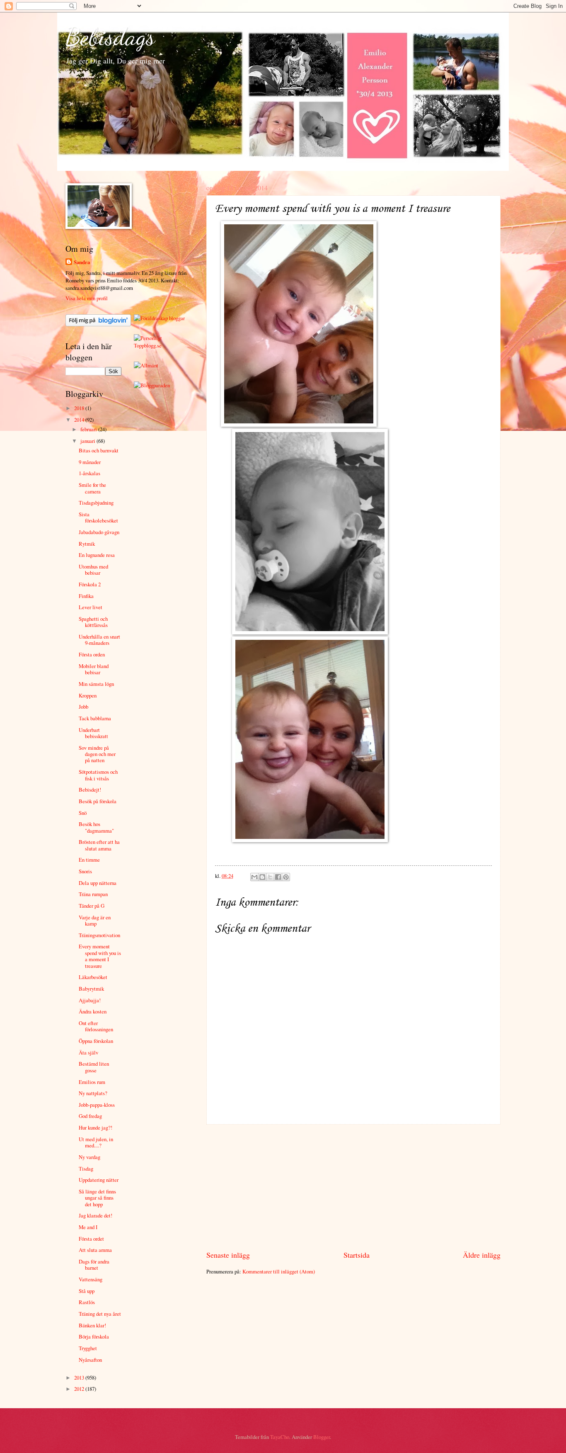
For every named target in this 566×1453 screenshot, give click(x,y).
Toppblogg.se (148, 345)
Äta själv (88, 1052)
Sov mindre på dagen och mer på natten (97, 754)
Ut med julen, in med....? (96, 1142)
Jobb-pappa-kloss (97, 1104)
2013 (79, 1377)
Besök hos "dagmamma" (96, 827)
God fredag (90, 1116)
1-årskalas (89, 473)
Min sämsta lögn (96, 684)
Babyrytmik (91, 988)
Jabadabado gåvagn (99, 532)
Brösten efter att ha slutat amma (99, 845)
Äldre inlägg (482, 1255)
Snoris (85, 871)
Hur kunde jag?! (95, 1127)
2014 (79, 419)
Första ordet (91, 1238)
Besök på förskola (97, 801)
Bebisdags (110, 36)
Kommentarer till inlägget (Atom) (278, 1271)
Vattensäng (90, 1279)
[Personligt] (148, 338)
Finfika (86, 596)
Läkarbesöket (93, 977)
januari (88, 441)
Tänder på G (91, 905)
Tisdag (86, 1168)
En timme (89, 859)
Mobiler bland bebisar (94, 669)
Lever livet (90, 607)
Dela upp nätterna (97, 883)
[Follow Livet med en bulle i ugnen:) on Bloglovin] (98, 324)
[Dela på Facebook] (278, 877)
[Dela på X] (270, 877)
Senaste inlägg (228, 1255)
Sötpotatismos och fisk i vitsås (98, 775)
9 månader (90, 462)
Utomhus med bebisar (93, 569)
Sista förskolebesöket (98, 517)
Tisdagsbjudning (96, 502)
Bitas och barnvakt (99, 450)
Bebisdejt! (90, 789)
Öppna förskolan (96, 1041)
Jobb (83, 706)
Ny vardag (89, 1157)
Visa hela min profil (86, 298)
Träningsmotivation (99, 935)
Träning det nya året (100, 1313)
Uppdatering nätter (99, 1179)
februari (89, 429)
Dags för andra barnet (94, 1264)
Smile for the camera (92, 488)
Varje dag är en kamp (95, 920)
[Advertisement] (353, 1187)
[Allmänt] (146, 365)
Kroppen (88, 695)
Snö (83, 812)
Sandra (82, 262)
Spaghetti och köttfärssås (93, 622)
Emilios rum (92, 1082)
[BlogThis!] (262, 877)
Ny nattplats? (93, 1093)
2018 (79, 408)
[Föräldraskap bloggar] (159, 318)
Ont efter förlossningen (96, 1026)
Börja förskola (94, 1336)
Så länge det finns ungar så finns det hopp (97, 1198)
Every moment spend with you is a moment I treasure (100, 956)
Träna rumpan (93, 894)
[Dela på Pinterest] (286, 877)
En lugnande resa (97, 555)
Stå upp (86, 1291)
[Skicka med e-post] (254, 877)
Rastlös (87, 1302)
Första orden (92, 654)
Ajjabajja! (90, 1000)
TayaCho (279, 1437)
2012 (79, 1388)
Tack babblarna (95, 718)
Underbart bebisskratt (93, 733)
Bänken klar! (92, 1325)
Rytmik (87, 543)
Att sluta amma (95, 1250)
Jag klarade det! (95, 1215)
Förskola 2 (90, 584)
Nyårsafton (90, 1359)
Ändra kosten (92, 1011)
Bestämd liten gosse (94, 1067)
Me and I (88, 1227)
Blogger (321, 1437)
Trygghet (88, 1348)
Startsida (356, 1255)
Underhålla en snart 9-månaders (99, 639)
